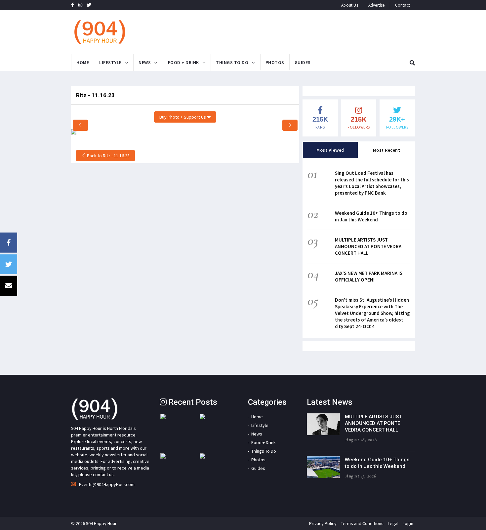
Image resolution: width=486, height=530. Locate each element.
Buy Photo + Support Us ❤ (185, 117)
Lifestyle (110, 62)
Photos (274, 62)
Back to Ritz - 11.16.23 (108, 156)
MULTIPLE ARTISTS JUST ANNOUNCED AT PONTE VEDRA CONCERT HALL (368, 246)
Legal (393, 523)
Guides (303, 62)
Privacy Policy (323, 523)
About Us (349, 5)
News (145, 62)
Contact (402, 5)
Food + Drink (183, 62)
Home (82, 62)
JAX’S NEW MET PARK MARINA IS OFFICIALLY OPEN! (368, 276)
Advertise (376, 5)
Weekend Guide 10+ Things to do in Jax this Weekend (371, 216)
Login (408, 523)
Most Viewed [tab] (330, 150)
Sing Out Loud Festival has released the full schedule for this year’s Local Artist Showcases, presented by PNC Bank (372, 183)
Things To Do (232, 62)
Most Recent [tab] (386, 150)
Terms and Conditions (362, 523)
